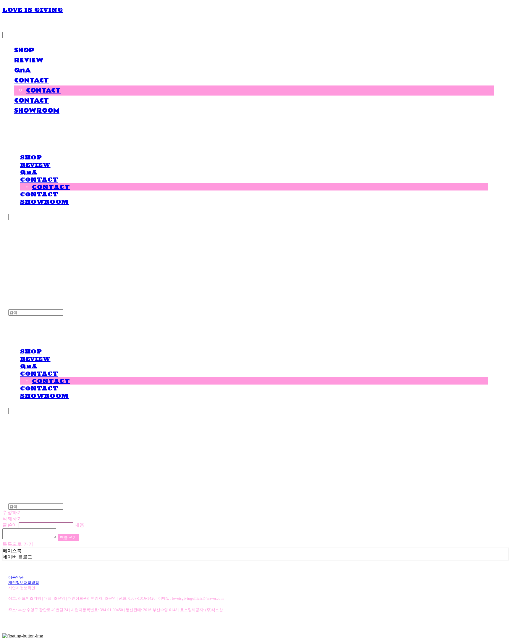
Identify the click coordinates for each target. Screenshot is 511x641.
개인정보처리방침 (23, 582)
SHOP (24, 50)
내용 (79, 524)
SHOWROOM (36, 111)
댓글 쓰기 (68, 537)
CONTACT (31, 80)
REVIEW (28, 60)
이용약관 (16, 577)
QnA (22, 70)
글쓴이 (9, 524)
